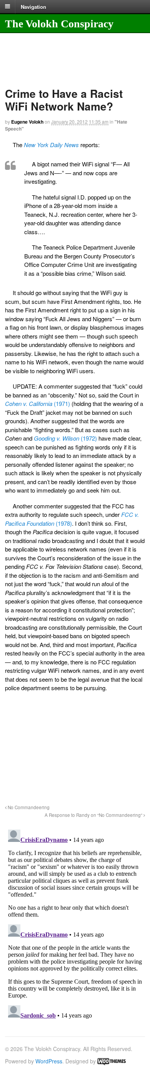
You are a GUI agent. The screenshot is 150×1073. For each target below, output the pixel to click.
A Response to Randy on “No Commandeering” (94, 815)
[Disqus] (75, 923)
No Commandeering (28, 807)
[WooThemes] (111, 1061)
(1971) (37, 403)
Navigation (33, 6)
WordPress (48, 1061)
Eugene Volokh (27, 121)
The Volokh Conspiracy (59, 24)
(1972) (65, 438)
